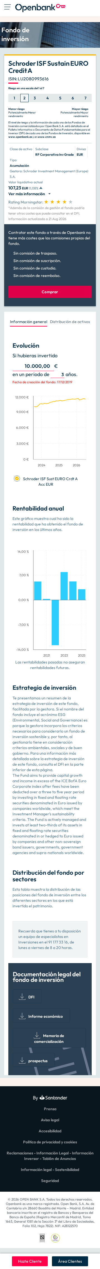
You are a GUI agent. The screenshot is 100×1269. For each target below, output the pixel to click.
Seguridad (50, 1180)
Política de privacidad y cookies (50, 1142)
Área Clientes (70, 1261)
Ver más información (27, 193)
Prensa (50, 1108)
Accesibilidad (50, 1130)
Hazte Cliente (30, 1261)
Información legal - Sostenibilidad (50, 1169)
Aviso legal (50, 1119)
